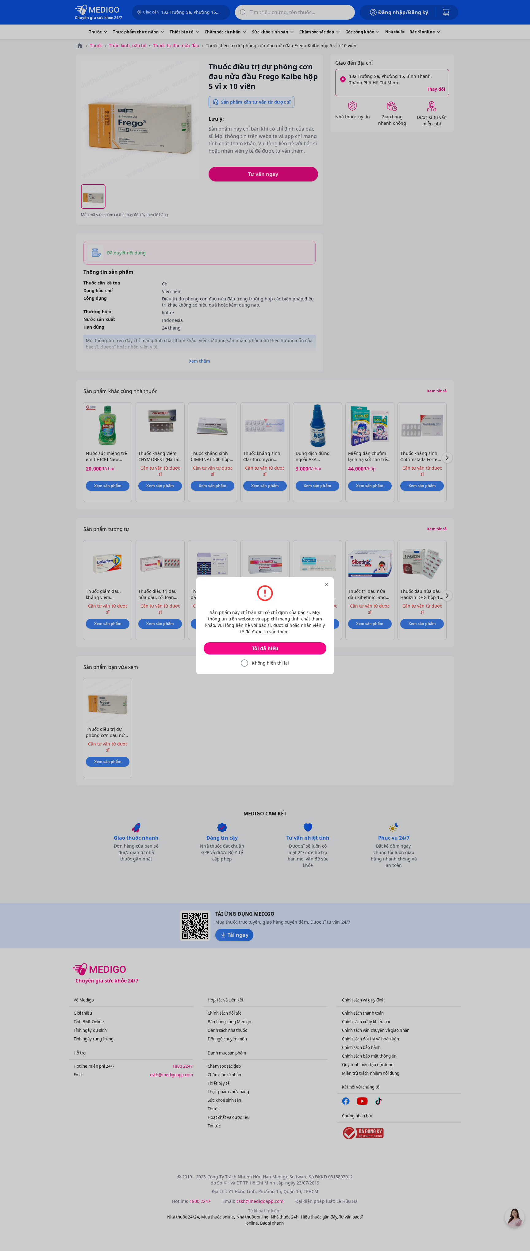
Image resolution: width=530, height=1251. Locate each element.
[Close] (326, 584)
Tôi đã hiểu (265, 648)
